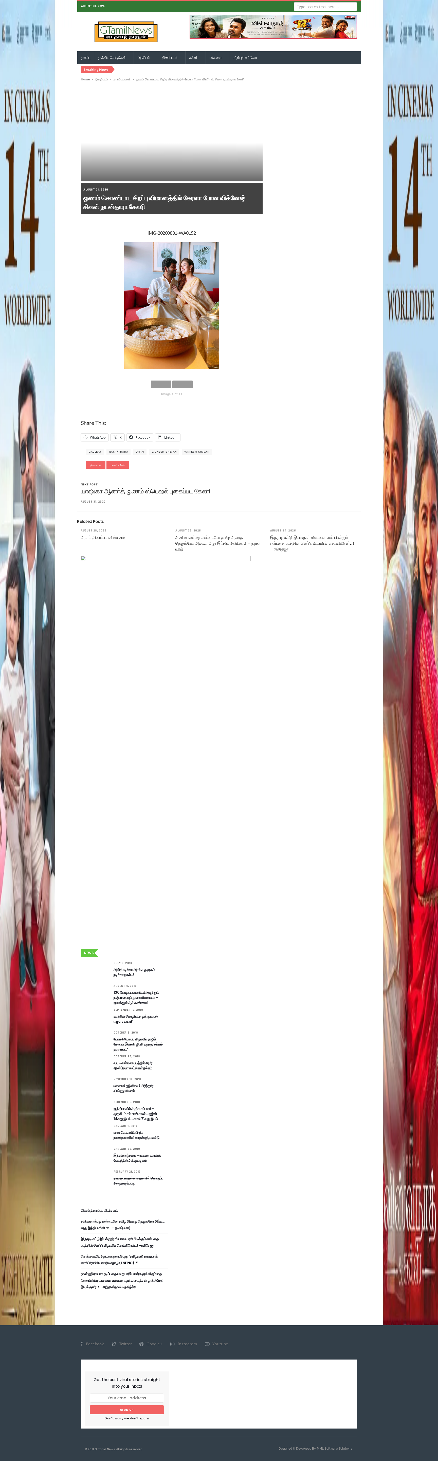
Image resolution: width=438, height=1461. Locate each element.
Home (85, 79)
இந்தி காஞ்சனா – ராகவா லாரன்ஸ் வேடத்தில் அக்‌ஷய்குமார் (137, 1158)
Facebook (94, 1344)
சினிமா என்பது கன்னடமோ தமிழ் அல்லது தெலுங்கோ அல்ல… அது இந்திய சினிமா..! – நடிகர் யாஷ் (217, 543)
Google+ (154, 1344)
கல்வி (193, 58)
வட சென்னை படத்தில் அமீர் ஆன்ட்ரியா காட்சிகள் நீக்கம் (133, 1065)
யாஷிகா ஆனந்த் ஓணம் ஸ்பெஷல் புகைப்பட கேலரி (145, 491)
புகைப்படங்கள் (122, 79)
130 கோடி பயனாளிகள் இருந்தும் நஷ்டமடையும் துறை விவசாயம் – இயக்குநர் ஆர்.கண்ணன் (136, 997)
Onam (140, 451)
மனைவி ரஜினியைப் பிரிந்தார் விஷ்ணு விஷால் (133, 1088)
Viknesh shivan (196, 451)
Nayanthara (118, 451)
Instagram (186, 1344)
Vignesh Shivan (164, 451)
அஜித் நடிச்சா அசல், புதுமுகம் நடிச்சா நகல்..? (134, 972)
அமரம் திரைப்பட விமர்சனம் (103, 537)
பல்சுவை (216, 58)
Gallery (95, 451)
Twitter (125, 1344)
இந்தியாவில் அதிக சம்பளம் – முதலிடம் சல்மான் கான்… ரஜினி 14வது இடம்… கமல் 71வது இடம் (136, 1113)
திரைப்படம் (170, 58)
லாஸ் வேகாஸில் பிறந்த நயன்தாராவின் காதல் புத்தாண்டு (136, 1135)
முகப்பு (85, 58)
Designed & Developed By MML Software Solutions (315, 1448)
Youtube (219, 1344)
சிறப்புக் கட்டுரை (245, 58)
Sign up (127, 1410)
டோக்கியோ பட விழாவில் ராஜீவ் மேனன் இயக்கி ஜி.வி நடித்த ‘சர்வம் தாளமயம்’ (138, 1044)
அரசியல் (144, 58)
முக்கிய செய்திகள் (112, 58)
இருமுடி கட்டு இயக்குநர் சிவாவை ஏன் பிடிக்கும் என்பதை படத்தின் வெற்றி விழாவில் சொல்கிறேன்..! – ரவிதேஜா (312, 543)
